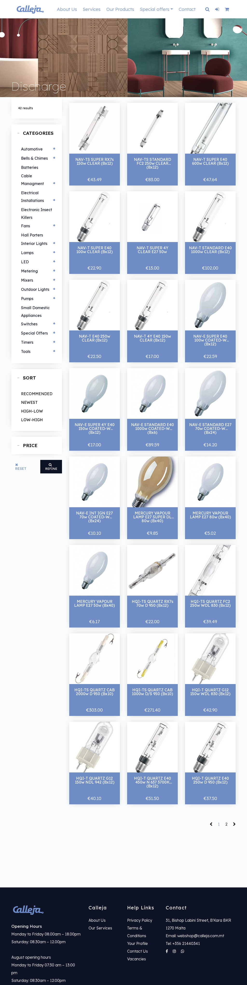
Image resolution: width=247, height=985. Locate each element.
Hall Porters (32, 235)
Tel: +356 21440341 (183, 943)
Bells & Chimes (34, 158)
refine (51, 469)
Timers (27, 342)
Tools (25, 351)
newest (29, 402)
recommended (36, 393)
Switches (29, 323)
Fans (25, 225)
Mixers (27, 280)
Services (92, 9)
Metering (29, 271)
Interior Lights (34, 243)
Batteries (29, 167)
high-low (32, 411)
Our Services (100, 928)
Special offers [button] (154, 9)
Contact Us (137, 951)
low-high (32, 419)
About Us (67, 9)
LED (25, 261)
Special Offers (34, 333)
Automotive (32, 149)
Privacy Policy (139, 920)
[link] (46, 910)
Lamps (27, 252)
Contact (187, 9)
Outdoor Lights (35, 289)
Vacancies (136, 958)
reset (20, 468)
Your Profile (137, 943)
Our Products (120, 9)
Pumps (27, 298)
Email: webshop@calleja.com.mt (195, 935)
